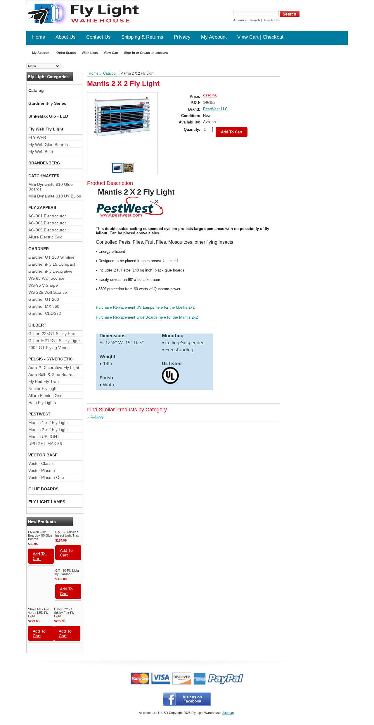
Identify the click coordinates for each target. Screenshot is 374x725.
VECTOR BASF (43, 455)
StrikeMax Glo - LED (48, 116)
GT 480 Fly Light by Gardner (67, 572)
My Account (41, 52)
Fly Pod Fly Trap (43, 381)
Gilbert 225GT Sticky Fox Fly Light (64, 612)
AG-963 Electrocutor (47, 223)
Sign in (129, 52)
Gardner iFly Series (47, 103)
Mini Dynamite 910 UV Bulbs (54, 196)
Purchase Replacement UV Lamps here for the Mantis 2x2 (145, 307)
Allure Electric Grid (45, 237)
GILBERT (37, 325)
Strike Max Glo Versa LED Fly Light (38, 612)
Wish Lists (90, 52)
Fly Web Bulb (40, 151)
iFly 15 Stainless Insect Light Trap (67, 533)
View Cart (111, 52)
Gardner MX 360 (43, 306)
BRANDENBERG (44, 163)
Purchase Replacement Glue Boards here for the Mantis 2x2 (147, 317)
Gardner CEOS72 (44, 313)
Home (93, 73)
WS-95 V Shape (43, 285)
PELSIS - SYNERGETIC (50, 359)
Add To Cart (39, 556)
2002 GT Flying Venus (49, 347)
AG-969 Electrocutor (47, 230)
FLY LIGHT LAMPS (46, 501)
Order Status (66, 52)
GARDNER (38, 248)
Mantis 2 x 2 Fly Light (48, 429)
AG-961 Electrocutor (47, 216)
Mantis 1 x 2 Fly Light (48, 422)
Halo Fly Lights (42, 402)
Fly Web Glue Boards (48, 144)
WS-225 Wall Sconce (47, 292)
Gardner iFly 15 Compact (51, 264)
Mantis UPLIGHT (44, 436)
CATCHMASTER (44, 175)
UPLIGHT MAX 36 (45, 443)
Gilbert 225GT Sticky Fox (51, 333)
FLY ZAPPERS (42, 207)
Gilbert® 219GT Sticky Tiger (54, 340)
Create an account (154, 52)
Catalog (36, 90)
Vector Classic (41, 463)
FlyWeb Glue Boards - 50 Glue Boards (40, 535)
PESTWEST (39, 414)
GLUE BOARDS (43, 489)
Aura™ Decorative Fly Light (53, 367)
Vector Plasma (41, 470)
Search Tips (271, 20)
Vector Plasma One (46, 477)
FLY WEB (37, 137)
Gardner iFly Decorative (50, 271)
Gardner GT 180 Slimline (51, 257)
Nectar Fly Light (43, 388)
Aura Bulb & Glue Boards (51, 374)
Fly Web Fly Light (45, 129)
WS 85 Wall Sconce (46, 278)
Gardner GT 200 (43, 299)
